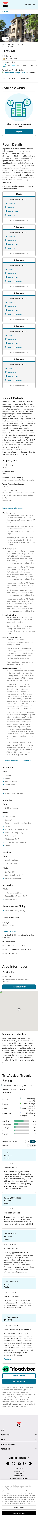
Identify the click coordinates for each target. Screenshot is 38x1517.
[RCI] (5, 4)
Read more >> (9, 1359)
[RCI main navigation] (34, 4)
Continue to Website (19, 1513)
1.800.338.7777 (19, 1471)
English (30, 1146)
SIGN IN (28, 4)
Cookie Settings (19, 1507)
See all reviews (19, 1376)
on (28, 1141)
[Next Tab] (36, 78)
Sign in (19, 131)
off (32, 1141)
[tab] (9, 79)
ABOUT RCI (5, 1435)
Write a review (19, 1381)
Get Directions (19, 987)
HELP (3, 1439)
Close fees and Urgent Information (16, 760)
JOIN (2, 1430)
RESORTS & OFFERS (8, 1444)
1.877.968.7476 (19, 1476)
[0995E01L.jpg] (19, 28)
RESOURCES (5, 1449)
